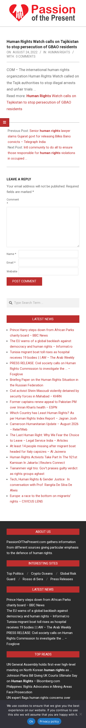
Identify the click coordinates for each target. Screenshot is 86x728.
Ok (31, 721)
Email (11, 262)
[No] (80, 714)
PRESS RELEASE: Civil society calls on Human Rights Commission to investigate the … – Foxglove (43, 368)
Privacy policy (49, 721)
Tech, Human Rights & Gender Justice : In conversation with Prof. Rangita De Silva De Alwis (41, 484)
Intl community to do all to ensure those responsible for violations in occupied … (41, 152)
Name (11, 254)
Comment (12, 201)
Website (12, 271)
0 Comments (26, 56)
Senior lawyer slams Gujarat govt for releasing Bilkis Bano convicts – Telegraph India (39, 136)
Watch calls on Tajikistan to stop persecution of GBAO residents (41, 102)
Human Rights (59, 52)
